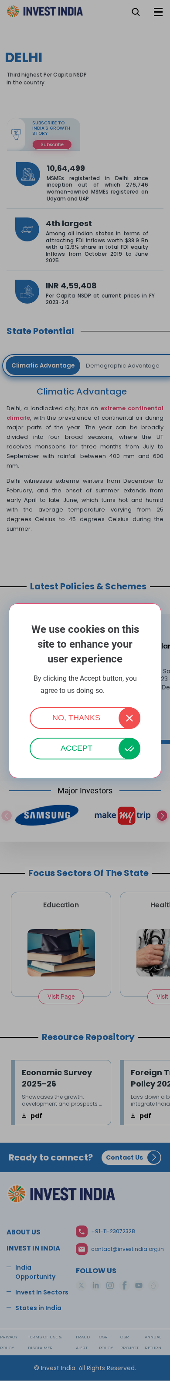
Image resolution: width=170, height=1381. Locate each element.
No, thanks (76, 717)
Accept (76, 748)
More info (118, 691)
